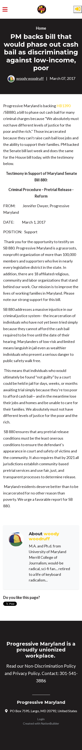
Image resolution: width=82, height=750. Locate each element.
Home (41, 28)
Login (41, 719)
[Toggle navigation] (5, 9)
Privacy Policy (26, 673)
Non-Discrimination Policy (50, 665)
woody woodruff (30, 78)
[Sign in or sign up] (77, 9)
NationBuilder (50, 723)
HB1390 (63, 105)
